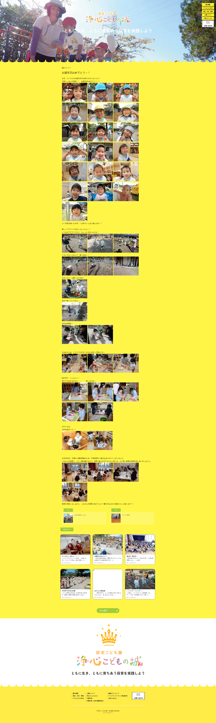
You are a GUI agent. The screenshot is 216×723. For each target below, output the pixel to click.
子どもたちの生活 (208, 8)
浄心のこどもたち (92, 696)
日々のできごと (66, 562)
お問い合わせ (112, 698)
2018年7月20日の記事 (68, 590)
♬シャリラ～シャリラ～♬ (135, 590)
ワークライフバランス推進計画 (117, 696)
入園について (208, 15)
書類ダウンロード (113, 693)
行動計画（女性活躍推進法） (95, 701)
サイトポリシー (108, 712)
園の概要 (208, 4)
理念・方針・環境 (208, 11)
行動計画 (89, 698)
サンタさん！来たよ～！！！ (71, 556)
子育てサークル (208, 18)
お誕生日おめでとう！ (101, 556)
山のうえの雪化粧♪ (100, 590)
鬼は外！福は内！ (132, 556)
